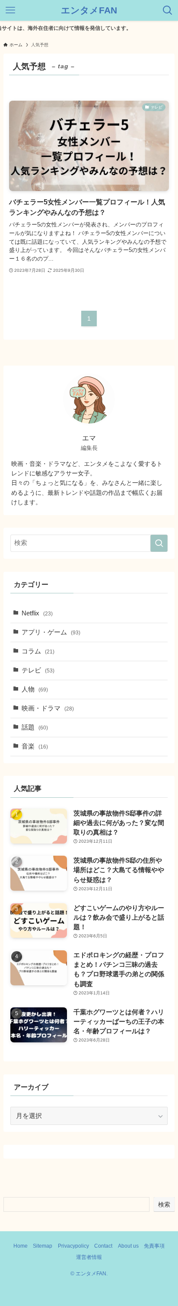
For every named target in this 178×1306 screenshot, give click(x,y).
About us (128, 1246)
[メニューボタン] (10, 10)
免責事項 (154, 1246)
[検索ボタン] (167, 10)
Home (20, 1246)
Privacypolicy (73, 1246)
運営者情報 (89, 1257)
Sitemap (42, 1246)
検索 (164, 1204)
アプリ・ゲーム (51, 632)
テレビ (38, 670)
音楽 (35, 746)
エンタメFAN (89, 10)
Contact (103, 1246)
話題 (35, 727)
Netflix (37, 613)
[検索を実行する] (159, 543)
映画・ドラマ (48, 708)
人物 (35, 689)
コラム (38, 651)
